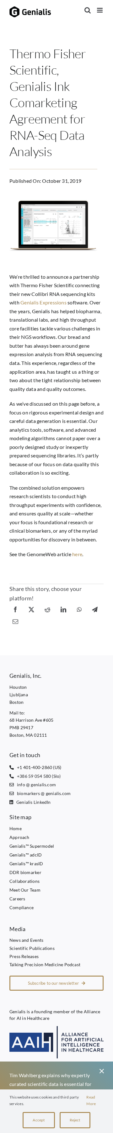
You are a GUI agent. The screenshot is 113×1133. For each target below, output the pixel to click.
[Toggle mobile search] (87, 10)
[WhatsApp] (79, 609)
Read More (91, 1100)
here (77, 554)
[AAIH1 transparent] (56, 1028)
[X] (31, 609)
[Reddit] (47, 609)
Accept (39, 1120)
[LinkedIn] (63, 609)
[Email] (15, 621)
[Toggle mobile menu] (100, 10)
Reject (75, 1120)
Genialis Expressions (43, 302)
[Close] (102, 1071)
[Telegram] (95, 609)
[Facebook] (15, 609)
